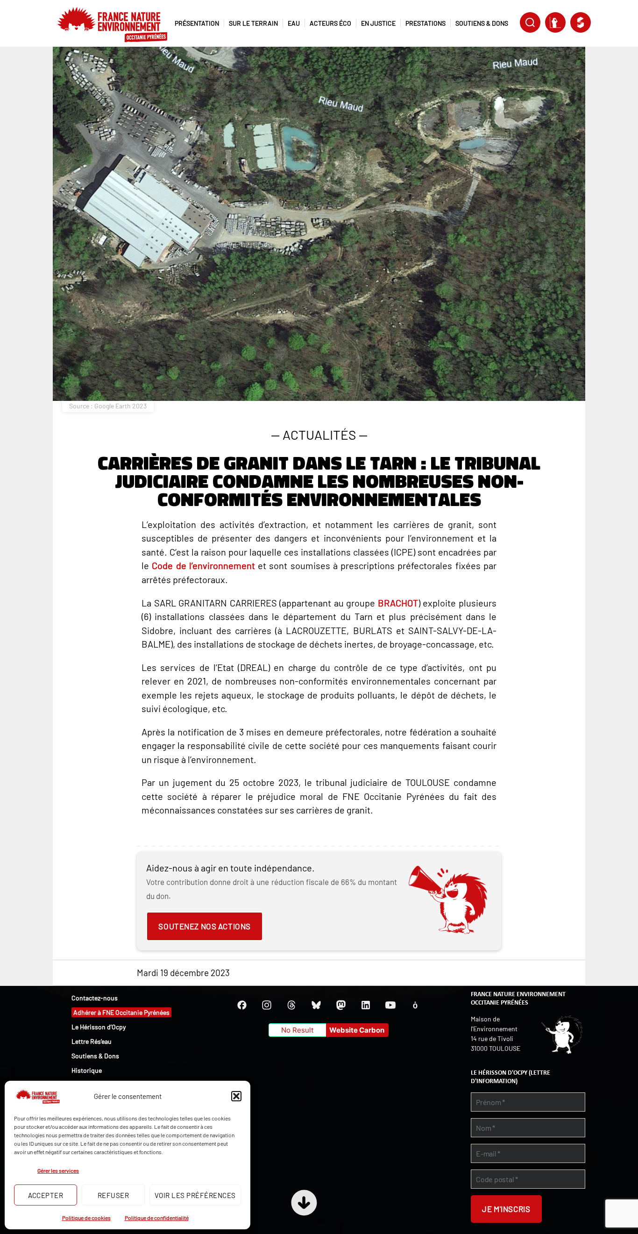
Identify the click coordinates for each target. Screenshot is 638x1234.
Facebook (242, 1005)
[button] (236, 1096)
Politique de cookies (86, 1217)
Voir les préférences (195, 1195)
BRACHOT (398, 602)
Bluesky (316, 1005)
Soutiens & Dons (95, 1056)
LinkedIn (365, 1005)
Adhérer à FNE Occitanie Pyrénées (121, 1012)
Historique (86, 1070)
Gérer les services (58, 1170)
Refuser (113, 1195)
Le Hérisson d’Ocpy (98, 1027)
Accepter (46, 1195)
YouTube (390, 1005)
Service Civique (580, 22)
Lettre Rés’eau (91, 1041)
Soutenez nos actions (204, 926)
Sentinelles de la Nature (555, 22)
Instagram (266, 1005)
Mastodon (341, 1005)
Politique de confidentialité (157, 1217)
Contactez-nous (94, 998)
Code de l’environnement (203, 565)
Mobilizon (415, 1005)
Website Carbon (356, 1030)
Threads (291, 1005)
